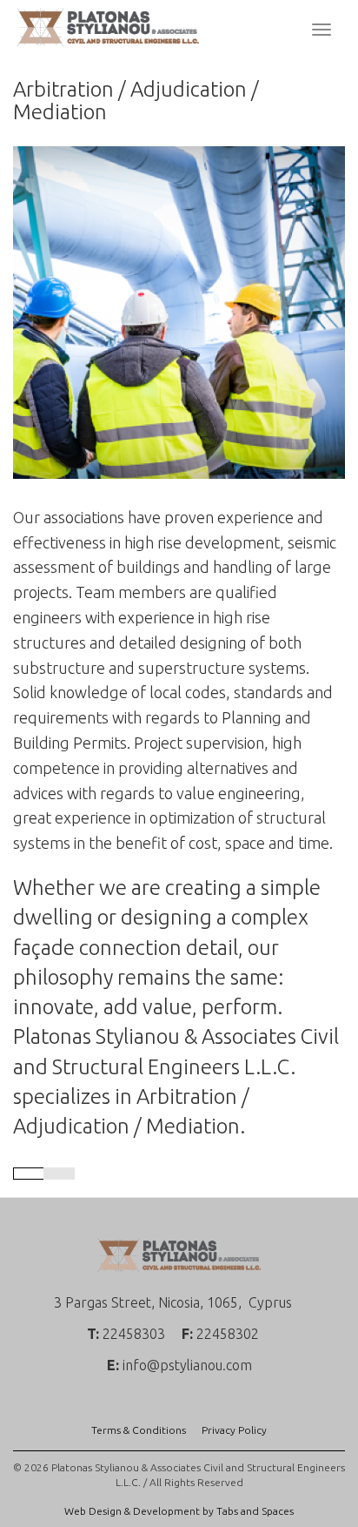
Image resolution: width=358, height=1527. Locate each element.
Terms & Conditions (138, 1430)
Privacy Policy (234, 1430)
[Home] (108, 27)
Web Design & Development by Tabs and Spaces (179, 1511)
